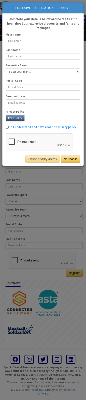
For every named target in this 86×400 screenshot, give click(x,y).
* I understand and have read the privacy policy (43, 127)
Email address (15, 96)
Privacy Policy (15, 111)
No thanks (70, 159)
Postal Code (14, 80)
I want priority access (42, 159)
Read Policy (15, 118)
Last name (13, 50)
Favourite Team (17, 65)
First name (13, 34)
